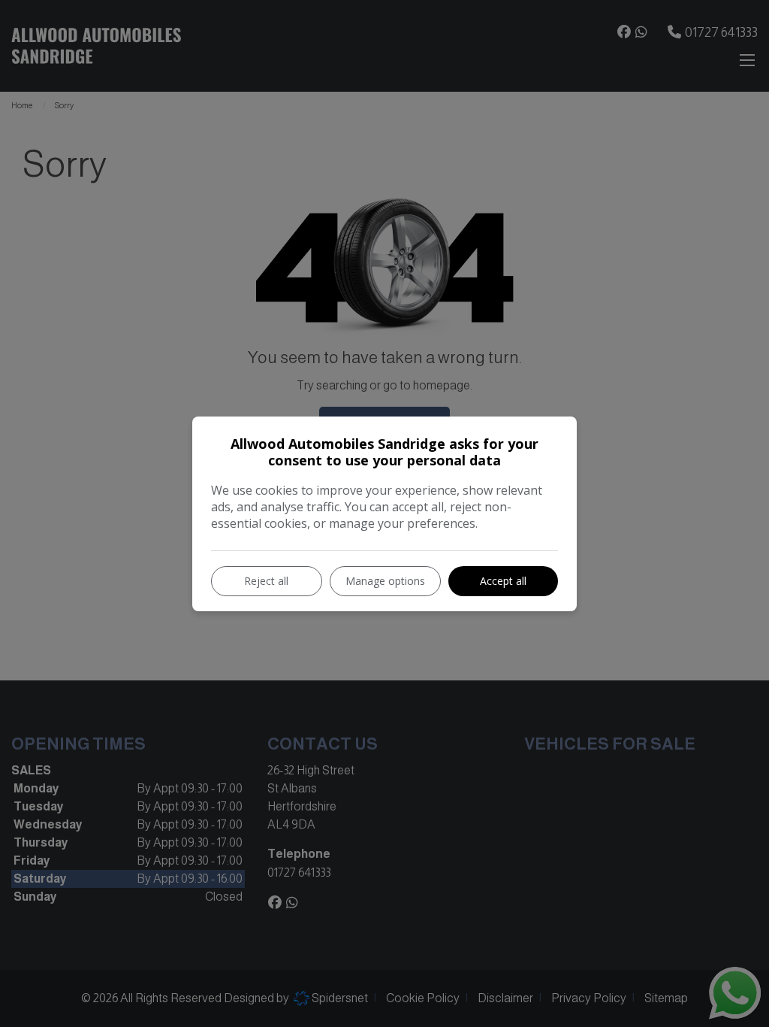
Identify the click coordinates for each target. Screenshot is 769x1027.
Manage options (385, 581)
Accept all (503, 581)
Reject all (266, 581)
